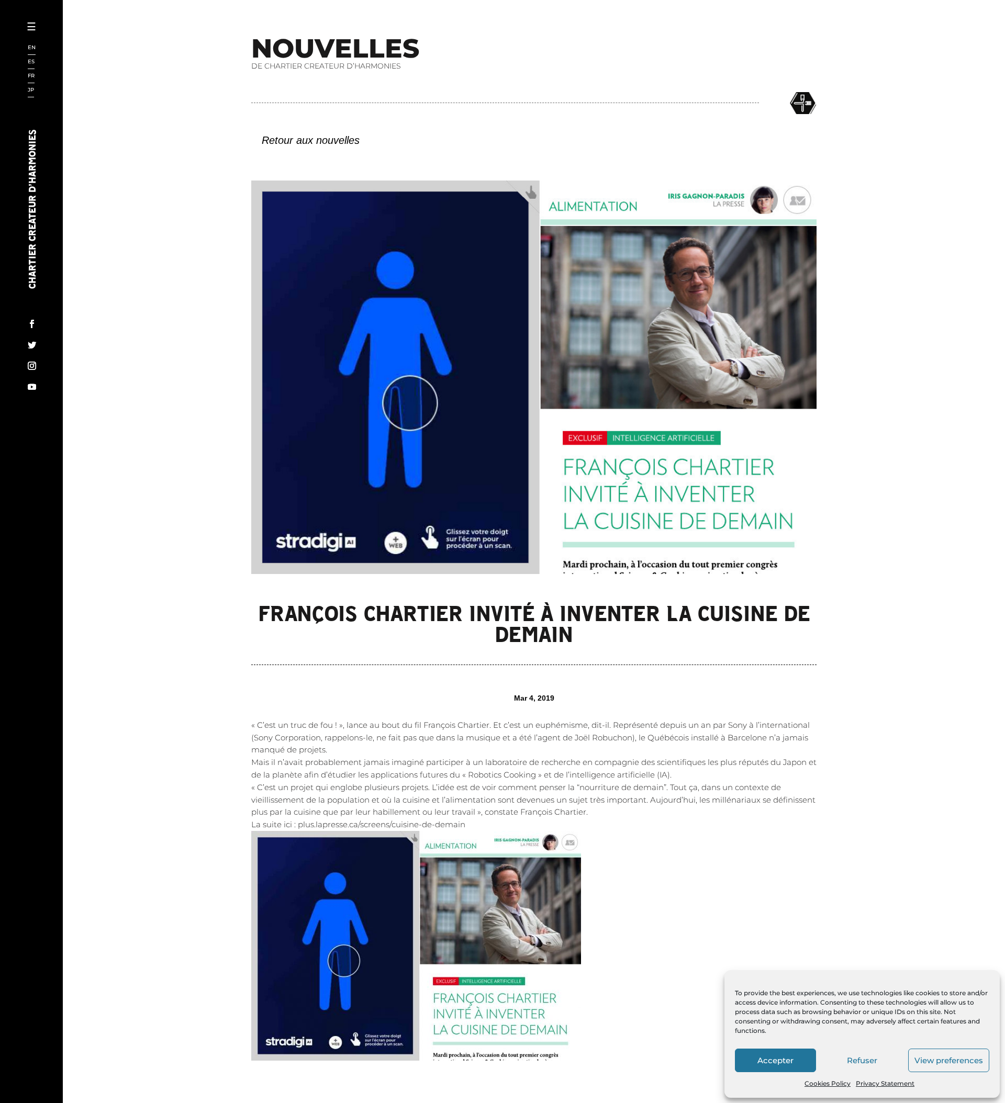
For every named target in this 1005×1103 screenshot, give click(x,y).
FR (31, 76)
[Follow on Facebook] (32, 324)
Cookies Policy (828, 1083)
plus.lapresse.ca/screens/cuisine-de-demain (381, 824)
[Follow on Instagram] (32, 365)
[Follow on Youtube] (32, 386)
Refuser (862, 1060)
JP (31, 90)
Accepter (775, 1060)
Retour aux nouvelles (311, 140)
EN (32, 48)
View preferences (948, 1060)
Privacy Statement (885, 1083)
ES (31, 62)
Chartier (64, 63)
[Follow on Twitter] (32, 344)
